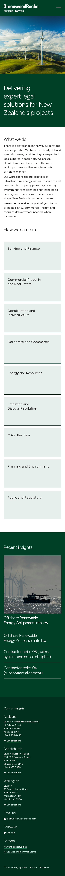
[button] (58, 8)
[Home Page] (21, 8)
